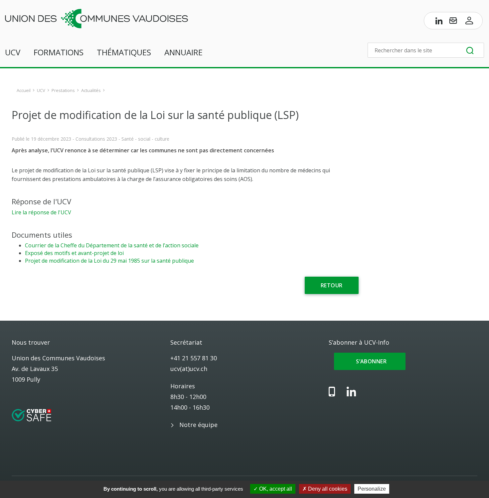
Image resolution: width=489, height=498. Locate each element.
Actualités (91, 90)
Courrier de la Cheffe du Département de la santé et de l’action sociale (112, 245)
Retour (332, 285)
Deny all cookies (327, 489)
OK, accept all (275, 489)
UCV (12, 52)
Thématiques (124, 52)
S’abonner (370, 361)
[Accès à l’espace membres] (469, 22)
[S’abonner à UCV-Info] (453, 22)
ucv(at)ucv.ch (188, 369)
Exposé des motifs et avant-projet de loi (74, 253)
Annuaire (183, 52)
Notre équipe (198, 425)
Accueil (24, 90)
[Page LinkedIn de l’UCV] (439, 22)
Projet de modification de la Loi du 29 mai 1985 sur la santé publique (109, 260)
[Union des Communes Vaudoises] (96, 18)
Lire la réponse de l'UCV (41, 212)
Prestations (63, 90)
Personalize (372, 489)
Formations (58, 52)
